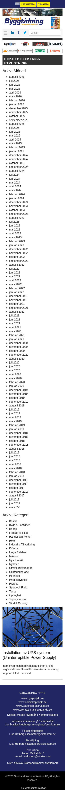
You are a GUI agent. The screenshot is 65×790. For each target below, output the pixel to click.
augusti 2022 (16, 264)
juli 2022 (14, 268)
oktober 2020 (17, 350)
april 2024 (15, 186)
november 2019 (18, 393)
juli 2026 (14, 80)
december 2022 (18, 249)
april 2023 (15, 233)
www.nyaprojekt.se (32, 698)
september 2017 (18, 491)
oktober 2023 (17, 210)
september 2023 (18, 213)
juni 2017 (14, 503)
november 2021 (18, 300)
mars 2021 (15, 331)
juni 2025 (14, 131)
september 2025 (18, 120)
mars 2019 (15, 421)
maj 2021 (14, 323)
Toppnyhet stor (17, 599)
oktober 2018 (17, 440)
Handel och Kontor (20, 536)
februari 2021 (17, 335)
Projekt (13, 583)
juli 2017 (14, 499)
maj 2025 (14, 135)
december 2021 (18, 296)
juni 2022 (14, 272)
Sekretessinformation (33, 788)
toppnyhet (15, 595)
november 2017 (18, 483)
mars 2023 (15, 237)
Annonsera (43, 4)
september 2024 (18, 166)
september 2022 (18, 260)
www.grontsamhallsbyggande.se (32, 709)
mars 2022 (15, 284)
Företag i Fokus (18, 532)
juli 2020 (14, 362)
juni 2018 (14, 456)
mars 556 (14, 507)
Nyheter (13, 564)
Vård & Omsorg (18, 603)
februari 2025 (17, 147)
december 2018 (18, 433)
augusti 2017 (16, 495)
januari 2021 (16, 339)
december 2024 (18, 155)
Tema (12, 591)
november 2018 (18, 436)
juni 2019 (14, 413)
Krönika (13, 548)
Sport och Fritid (18, 587)
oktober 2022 (17, 256)
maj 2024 (14, 182)
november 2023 (18, 206)
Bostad (13, 521)
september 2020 (18, 354)
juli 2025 (14, 127)
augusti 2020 (16, 358)
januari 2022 (16, 292)
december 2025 (18, 108)
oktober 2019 (17, 397)
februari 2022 (17, 288)
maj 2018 (14, 460)
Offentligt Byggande (20, 568)
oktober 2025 (17, 116)
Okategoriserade (19, 572)
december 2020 (18, 343)
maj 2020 (14, 370)
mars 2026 (15, 96)
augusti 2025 (16, 123)
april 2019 (15, 417)
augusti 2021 (16, 311)
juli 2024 (14, 174)
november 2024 (18, 159)
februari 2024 (17, 194)
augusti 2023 (16, 217)
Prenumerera (28, 4)
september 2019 (18, 401)
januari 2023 (16, 245)
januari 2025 (16, 151)
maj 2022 (14, 276)
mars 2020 (15, 378)
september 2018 (18, 444)
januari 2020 (16, 386)
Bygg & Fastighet (19, 525)
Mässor (13, 556)
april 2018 (15, 464)
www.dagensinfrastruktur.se (32, 705)
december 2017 (18, 480)
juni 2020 (14, 366)
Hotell (12, 540)
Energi (13, 528)
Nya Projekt (16, 560)
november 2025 (18, 112)
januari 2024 (16, 198)
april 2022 (15, 280)
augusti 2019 (16, 405)
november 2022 (18, 253)
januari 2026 (16, 104)
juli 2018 (14, 452)
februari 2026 (17, 100)
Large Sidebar (17, 552)
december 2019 (18, 390)
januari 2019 (16, 429)
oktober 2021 (17, 303)
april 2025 (15, 139)
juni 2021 (14, 319)
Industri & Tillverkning (22, 544)
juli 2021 (14, 315)
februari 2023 (17, 241)
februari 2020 (17, 382)
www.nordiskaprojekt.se (32, 702)
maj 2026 (14, 88)
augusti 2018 (16, 448)
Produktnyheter (18, 579)
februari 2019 (17, 425)
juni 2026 (14, 84)
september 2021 (18, 307)
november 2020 (18, 346)
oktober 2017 (17, 487)
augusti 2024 (16, 170)
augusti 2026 (16, 76)
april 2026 (15, 92)
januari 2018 (16, 476)
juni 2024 (14, 178)
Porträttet (14, 575)
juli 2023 (14, 221)
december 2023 (18, 202)
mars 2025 (15, 143)
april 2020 (15, 374)
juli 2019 (14, 409)
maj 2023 (14, 229)
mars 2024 (15, 190)
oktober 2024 (17, 163)
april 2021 (15, 327)
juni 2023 (14, 225)
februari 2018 (17, 472)
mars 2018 (15, 468)
